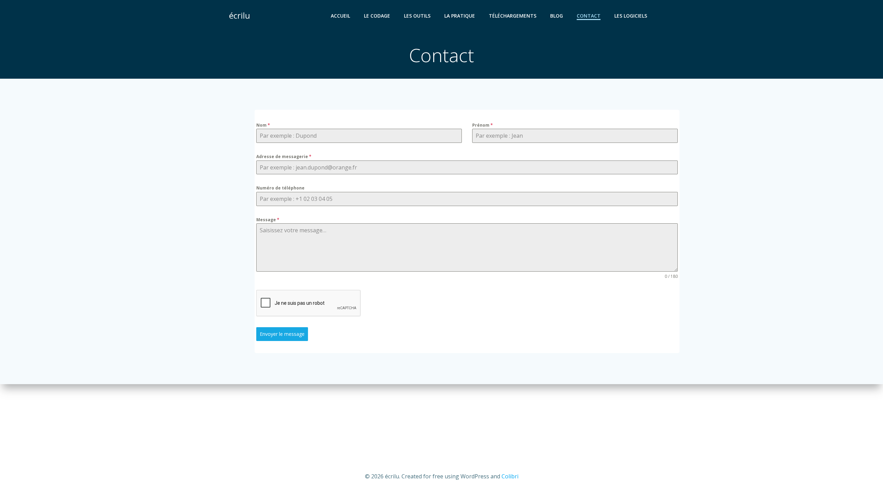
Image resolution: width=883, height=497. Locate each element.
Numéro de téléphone (280, 188)
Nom (263, 125)
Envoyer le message (282, 334)
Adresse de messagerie (283, 156)
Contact (589, 15)
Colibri (510, 476)
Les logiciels (630, 15)
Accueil (340, 15)
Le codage (377, 15)
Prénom (482, 125)
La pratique (459, 15)
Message (267, 220)
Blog (556, 15)
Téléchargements (512, 15)
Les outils (417, 15)
